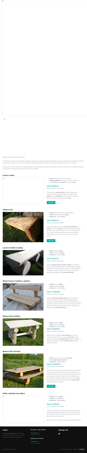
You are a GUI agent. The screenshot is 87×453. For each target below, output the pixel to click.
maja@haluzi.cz (35, 441)
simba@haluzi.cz (35, 433)
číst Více (51, 202)
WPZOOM (81, 449)
